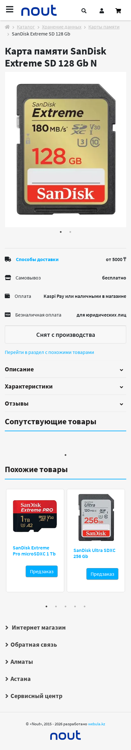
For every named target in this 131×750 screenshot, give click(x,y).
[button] (84, 10)
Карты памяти (104, 26)
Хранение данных (61, 26)
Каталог (26, 26)
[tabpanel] (65, 149)
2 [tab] (70, 232)
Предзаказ (41, 571)
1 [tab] (61, 232)
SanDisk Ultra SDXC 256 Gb (94, 553)
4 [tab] (75, 606)
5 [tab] (84, 606)
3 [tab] (65, 606)
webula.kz (96, 723)
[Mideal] (65, 733)
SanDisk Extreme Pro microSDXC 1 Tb (34, 550)
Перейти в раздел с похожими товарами (49, 352)
